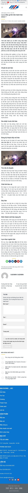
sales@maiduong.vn (8, 477)
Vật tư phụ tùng (4, 432)
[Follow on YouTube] (18, 479)
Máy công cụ (3, 425)
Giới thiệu (2, 392)
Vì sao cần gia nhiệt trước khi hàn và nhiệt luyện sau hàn (21, 286)
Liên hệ (2, 410)
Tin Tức (2, 395)
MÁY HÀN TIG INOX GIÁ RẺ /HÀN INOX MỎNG (16, 367)
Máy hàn (2, 417)
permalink (10, 268)
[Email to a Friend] (15, 261)
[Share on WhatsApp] (7, 261)
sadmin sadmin (21, 21)
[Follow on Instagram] (12, 479)
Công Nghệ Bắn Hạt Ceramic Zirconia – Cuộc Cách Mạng (15, 362)
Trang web (6, 331)
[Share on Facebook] (9, 261)
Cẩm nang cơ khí (5, 12)
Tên (4, 317)
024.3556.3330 (10, 465)
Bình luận (6, 304)
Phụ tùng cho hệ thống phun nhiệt (14, 357)
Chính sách (3, 406)
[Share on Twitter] (12, 261)
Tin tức (12, 12)
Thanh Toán (3, 403)
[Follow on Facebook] (9, 479)
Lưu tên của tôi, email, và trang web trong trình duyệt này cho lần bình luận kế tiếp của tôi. (14, 341)
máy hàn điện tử (9, 60)
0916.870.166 (8, 473)
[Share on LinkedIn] (21, 261)
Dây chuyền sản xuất (6, 428)
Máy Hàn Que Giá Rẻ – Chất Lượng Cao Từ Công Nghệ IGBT (15, 377)
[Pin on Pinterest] (18, 261)
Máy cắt (2, 421)
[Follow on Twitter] (15, 479)
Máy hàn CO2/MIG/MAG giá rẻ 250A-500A (15, 372)
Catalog (2, 399)
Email (5, 324)
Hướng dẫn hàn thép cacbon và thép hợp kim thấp (6, 286)
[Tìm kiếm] (26, 7)
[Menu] (2, 7)
